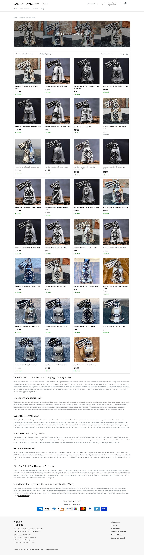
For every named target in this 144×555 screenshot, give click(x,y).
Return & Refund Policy (118, 531)
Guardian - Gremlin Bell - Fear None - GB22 (57, 126)
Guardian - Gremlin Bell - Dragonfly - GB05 (28, 126)
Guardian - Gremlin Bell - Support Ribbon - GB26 (57, 208)
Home (16, 9)
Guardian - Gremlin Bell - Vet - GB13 (55, 286)
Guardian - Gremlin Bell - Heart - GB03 (56, 167)
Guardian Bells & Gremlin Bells (27, 17)
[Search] (102, 4)
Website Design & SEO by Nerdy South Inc (46, 549)
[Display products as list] (127, 54)
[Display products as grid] (124, 54)
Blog (42, 9)
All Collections (115, 522)
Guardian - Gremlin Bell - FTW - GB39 (56, 326)
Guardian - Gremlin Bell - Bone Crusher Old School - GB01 (86, 87)
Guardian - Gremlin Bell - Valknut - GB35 (27, 286)
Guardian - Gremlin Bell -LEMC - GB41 (56, 365)
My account (112, 5)
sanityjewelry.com (23, 495)
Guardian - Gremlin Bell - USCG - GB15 (85, 248)
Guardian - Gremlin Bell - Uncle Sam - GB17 (86, 207)
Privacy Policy (115, 528)
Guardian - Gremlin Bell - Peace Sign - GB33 (114, 168)
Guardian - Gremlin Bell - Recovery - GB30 (28, 207)
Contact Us (114, 525)
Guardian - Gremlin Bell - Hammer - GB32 (27, 167)
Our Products (24, 9)
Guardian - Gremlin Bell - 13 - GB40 (84, 326)
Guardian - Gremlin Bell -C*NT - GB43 (114, 326)
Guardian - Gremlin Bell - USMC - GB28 (114, 248)
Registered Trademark (118, 538)
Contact (35, 9)
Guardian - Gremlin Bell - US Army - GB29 (115, 207)
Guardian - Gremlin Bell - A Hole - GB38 (27, 326)
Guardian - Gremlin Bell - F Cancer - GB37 (86, 286)
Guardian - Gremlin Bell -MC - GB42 (26, 365)
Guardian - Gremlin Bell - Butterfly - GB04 (115, 86)
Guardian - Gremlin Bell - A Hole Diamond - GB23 (115, 287)
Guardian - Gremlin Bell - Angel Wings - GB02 (27, 87)
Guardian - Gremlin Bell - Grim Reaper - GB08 (114, 127)
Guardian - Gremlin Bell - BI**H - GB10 (56, 86)
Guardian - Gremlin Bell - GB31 (83, 127)
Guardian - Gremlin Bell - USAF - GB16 (56, 248)
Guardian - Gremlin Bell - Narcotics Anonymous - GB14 (84, 168)
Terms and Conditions (118, 535)
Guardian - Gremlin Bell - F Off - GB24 (85, 365)
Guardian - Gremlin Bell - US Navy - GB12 (27, 248)
